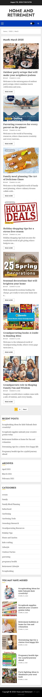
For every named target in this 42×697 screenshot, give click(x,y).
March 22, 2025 (15, 234)
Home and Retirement (21, 13)
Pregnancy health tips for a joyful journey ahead (28, 657)
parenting (8, 118)
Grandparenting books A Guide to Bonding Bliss (20, 334)
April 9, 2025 (23, 645)
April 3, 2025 (23, 679)
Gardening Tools (9, 518)
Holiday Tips (9, 223)
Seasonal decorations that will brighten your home (20, 282)
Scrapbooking (8, 571)
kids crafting (7, 542)
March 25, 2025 (15, 182)
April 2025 (6, 469)
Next (25, 409)
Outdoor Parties (10, 66)
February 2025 (8, 478)
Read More (9, 92)
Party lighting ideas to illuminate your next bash (28, 674)
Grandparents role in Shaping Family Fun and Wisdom (20, 386)
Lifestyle (5, 547)
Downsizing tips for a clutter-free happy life (20, 447)
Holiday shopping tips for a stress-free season (18, 230)
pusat (6, 78)
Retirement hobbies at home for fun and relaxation (28, 624)
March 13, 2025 (15, 391)
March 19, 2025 (15, 286)
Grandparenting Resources (13, 327)
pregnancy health (9, 561)
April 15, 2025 (24, 612)
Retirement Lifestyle (10, 566)
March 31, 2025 (15, 78)
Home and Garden (10, 275)
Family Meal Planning (11, 170)
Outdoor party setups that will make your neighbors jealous (20, 74)
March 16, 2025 (15, 339)
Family (7, 379)
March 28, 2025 (15, 130)
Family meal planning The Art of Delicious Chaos (20, 178)
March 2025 (7, 474)
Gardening (6, 514)
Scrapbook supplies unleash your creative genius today (28, 607)
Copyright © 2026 (9, 692)
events (5, 495)
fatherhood (6, 509)
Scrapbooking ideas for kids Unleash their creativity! (29, 591)
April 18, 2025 (24, 596)
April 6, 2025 (23, 663)
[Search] (38, 23)
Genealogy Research (10, 523)
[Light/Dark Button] (32, 23)
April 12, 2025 (24, 629)
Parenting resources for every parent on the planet (20, 126)
